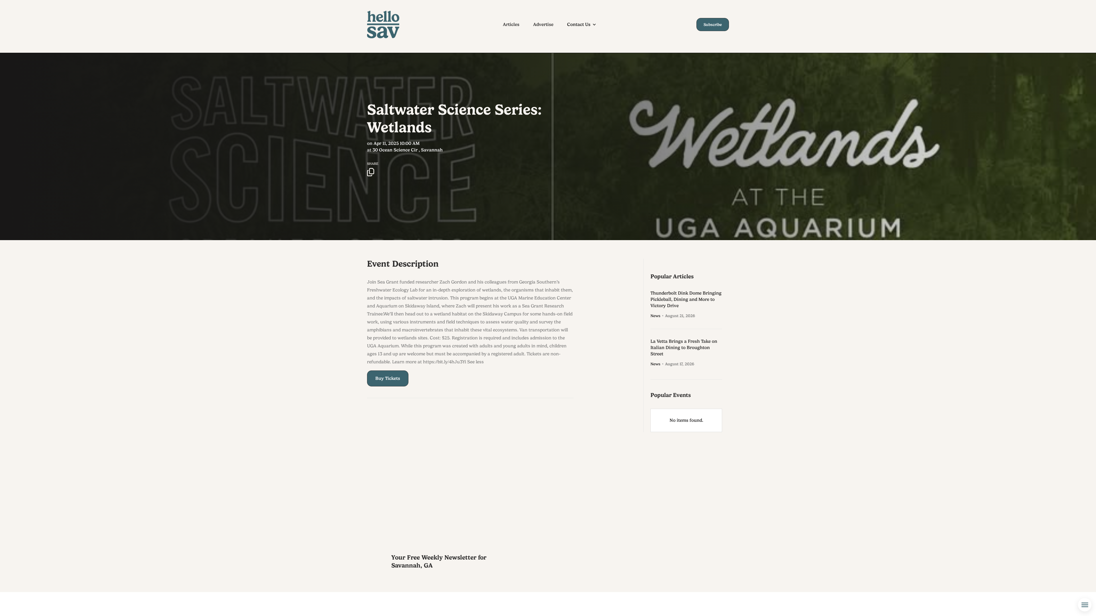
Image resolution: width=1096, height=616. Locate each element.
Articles (511, 24)
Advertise (543, 24)
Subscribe (713, 24)
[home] (388, 24)
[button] (584, 24)
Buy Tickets (387, 378)
